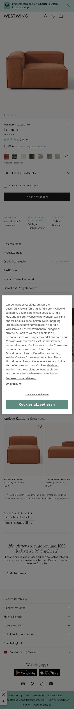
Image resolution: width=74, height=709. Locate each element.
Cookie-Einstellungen (37, 394)
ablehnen (52, 365)
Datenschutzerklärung (21, 378)
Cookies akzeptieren (37, 404)
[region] (37, 354)
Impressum (13, 383)
